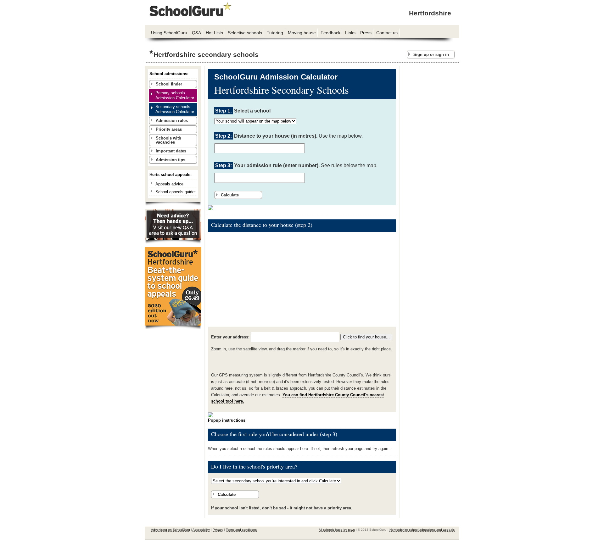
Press (366, 32)
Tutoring (275, 32)
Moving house (302, 32)
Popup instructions (226, 420)
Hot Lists (214, 32)
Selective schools (245, 32)
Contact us (387, 32)
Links (350, 32)
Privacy (218, 529)
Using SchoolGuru (169, 32)
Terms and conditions (241, 529)
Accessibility (201, 529)
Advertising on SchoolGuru (170, 529)
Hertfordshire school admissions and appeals (422, 529)
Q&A (196, 32)
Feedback (330, 32)
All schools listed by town (337, 529)
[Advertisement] (431, 160)
